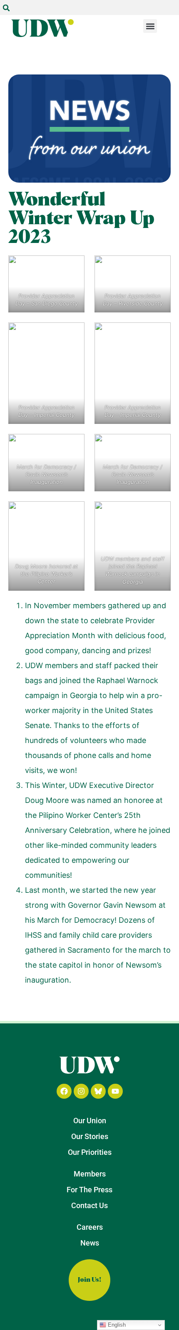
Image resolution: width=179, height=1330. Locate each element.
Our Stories (89, 1136)
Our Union (89, 1120)
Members (90, 1173)
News (89, 1242)
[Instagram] (81, 1091)
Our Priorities (90, 1152)
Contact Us (89, 1205)
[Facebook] (64, 1091)
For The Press (89, 1189)
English (116, 1325)
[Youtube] (115, 1091)
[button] (6, 8)
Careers (90, 1227)
